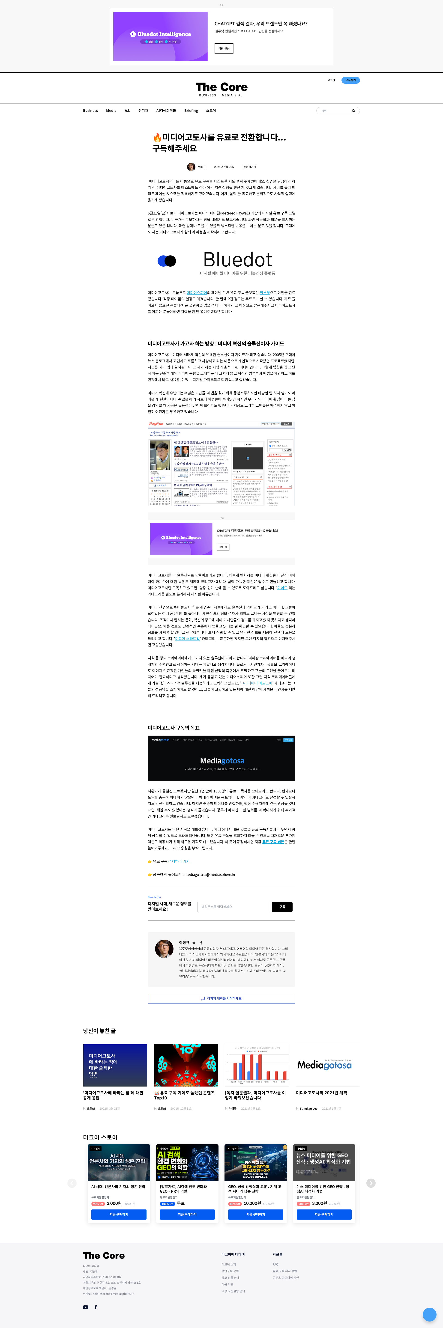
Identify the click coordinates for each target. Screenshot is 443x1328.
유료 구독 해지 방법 (285, 1271)
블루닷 (265, 292)
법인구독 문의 (230, 1271)
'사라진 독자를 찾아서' (229, 971)
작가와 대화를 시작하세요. (224, 998)
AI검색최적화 (166, 110)
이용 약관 (227, 1284)
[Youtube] (85, 1307)
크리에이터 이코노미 (256, 683)
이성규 (202, 167)
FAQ (275, 1264)
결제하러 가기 (178, 861)
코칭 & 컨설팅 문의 (233, 1291)
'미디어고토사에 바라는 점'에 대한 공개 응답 (113, 1095)
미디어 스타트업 (187, 638)
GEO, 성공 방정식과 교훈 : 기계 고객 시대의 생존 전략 (254, 1189)
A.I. (241, 95)
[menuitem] (207, 95)
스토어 (211, 110)
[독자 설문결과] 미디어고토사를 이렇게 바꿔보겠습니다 (255, 1095)
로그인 (331, 80)
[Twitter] (194, 943)
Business (207, 95)
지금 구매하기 (119, 1214)
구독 (282, 907)
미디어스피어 (197, 292)
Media (227, 95)
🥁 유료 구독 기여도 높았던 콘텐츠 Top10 (184, 1095)
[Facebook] (201, 943)
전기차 (143, 110)
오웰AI (91, 1108)
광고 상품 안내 (230, 1277)
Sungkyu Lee (308, 1108)
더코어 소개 (229, 1264)
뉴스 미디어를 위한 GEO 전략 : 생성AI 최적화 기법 (323, 1189)
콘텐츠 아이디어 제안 (286, 1277)
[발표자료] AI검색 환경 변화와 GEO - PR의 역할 (183, 1189)
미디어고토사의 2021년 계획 (321, 1093)
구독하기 (351, 80)
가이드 (282, 587)
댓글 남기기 (249, 167)
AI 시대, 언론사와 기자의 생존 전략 (118, 1187)
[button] (371, 1183)
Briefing (191, 110)
